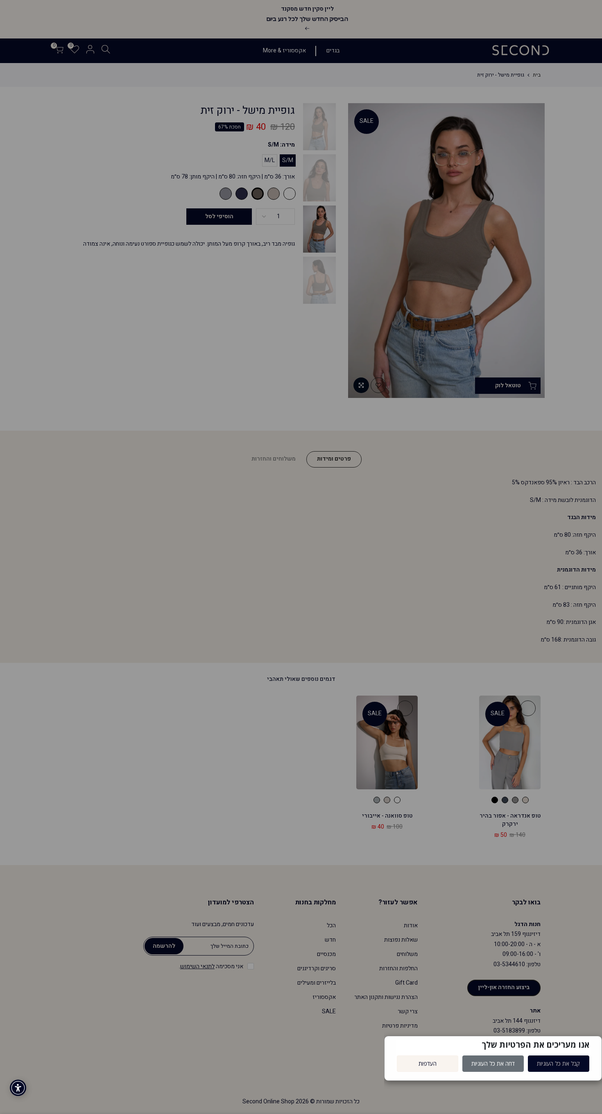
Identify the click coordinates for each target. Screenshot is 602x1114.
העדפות (428, 1063)
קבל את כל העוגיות (558, 1063)
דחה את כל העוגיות (493, 1063)
